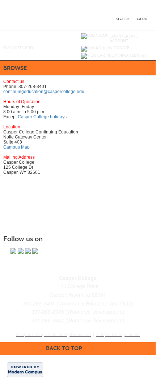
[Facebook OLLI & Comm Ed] (13, 251)
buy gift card (18, 47)
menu (143, 19)
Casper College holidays (42, 116)
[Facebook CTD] (21, 251)
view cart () (132, 55)
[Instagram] (35, 251)
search (123, 19)
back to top (64, 348)
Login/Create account (124, 38)
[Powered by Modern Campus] (25, 369)
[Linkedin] (28, 251)
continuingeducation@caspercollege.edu (43, 91)
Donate (121, 47)
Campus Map (16, 147)
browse (15, 68)
